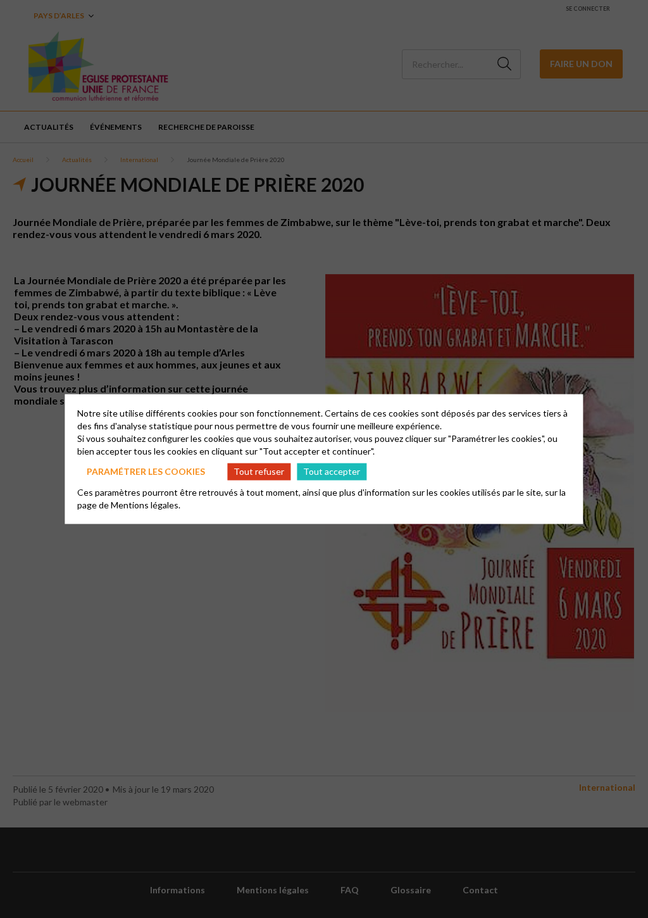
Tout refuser (259, 471)
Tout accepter (331, 471)
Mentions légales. (145, 504)
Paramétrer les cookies (146, 471)
